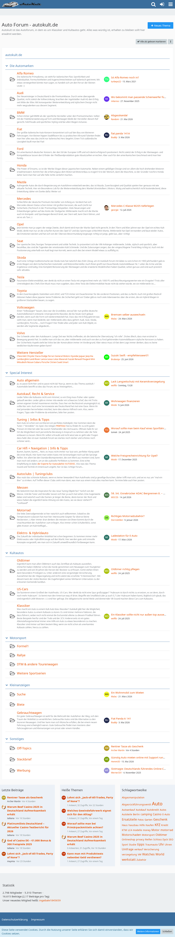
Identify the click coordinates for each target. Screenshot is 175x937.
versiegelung (129, 854)
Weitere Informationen (148, 931)
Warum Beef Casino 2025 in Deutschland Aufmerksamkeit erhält (26, 810)
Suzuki (71, 359)
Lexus (50, 359)
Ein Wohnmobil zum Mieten (127, 692)
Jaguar (82, 356)
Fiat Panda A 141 (121, 718)
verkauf (138, 849)
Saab (59, 362)
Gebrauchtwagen (29, 713)
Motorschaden (131, 835)
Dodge (44, 356)
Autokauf (141, 809)
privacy (140, 839)
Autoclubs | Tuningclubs (35, 474)
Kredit (164, 825)
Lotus (55, 359)
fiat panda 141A (120, 133)
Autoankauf (128, 809)
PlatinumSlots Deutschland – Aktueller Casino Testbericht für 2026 (28, 827)
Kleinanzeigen (20, 685)
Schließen (167, 931)
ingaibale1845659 (50, 900)
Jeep (88, 356)
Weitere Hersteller (30, 353)
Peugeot (86, 359)
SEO (171, 839)
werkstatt (129, 859)
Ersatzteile (129, 819)
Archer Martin (117, 750)
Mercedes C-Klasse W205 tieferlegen (132, 205)
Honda (21, 165)
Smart (65, 362)
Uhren (168, 844)
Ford (20, 149)
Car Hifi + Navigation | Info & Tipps (42, 448)
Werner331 (116, 772)
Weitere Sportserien (31, 673)
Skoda (21, 257)
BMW (21, 112)
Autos (163, 809)
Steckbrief (24, 759)
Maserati (63, 359)
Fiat (19, 129)
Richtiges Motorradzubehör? (128, 516)
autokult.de (13, 55)
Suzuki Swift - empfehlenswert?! (130, 355)
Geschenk (160, 819)
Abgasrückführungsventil (136, 804)
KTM (124, 830)
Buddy (114, 137)
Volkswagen (25, 307)
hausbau (134, 825)
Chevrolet (21, 356)
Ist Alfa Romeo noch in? (125, 77)
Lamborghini (23, 359)
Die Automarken (21, 66)
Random (115, 119)
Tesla (20, 277)
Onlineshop (128, 839)
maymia (11, 861)
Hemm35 (115, 761)
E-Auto (166, 814)
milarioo (115, 101)
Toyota (22, 291)
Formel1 (23, 646)
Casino (157, 814)
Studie (132, 844)
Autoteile (127, 814)
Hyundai (74, 356)
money (147, 830)
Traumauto (151, 844)
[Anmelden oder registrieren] (162, 4)
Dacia (38, 356)
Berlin (136, 814)
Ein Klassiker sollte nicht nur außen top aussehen (140, 614)
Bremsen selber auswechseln (128, 314)
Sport (125, 844)
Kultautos (17, 553)
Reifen (148, 839)
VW (139, 854)
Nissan (30, 362)
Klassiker (23, 606)
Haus (125, 825)
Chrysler (31, 356)
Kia (91, 356)
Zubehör (141, 859)
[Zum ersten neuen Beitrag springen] (106, 79)
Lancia (44, 359)
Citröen (53, 362)
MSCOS (114, 497)
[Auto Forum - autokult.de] (22, 4)
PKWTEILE (61, 425)
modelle (137, 830)
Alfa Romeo (25, 73)
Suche (21, 694)
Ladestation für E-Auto (124, 535)
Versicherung (151, 849)
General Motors (62, 356)
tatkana (10, 818)
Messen (22, 487)
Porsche (45, 362)
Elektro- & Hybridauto (32, 533)
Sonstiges (17, 739)
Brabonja (115, 359)
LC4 (130, 830)
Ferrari (51, 356)
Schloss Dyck (160, 839)
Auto (157, 803)
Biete (20, 704)
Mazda (21, 182)
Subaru (37, 362)
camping (146, 814)
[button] (170, 4)
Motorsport (18, 638)
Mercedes (24, 199)
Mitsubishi (22, 362)
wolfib (114, 385)
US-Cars (22, 589)
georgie (114, 209)
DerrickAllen (117, 520)
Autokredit (153, 809)
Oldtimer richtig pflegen (125, 569)
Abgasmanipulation (133, 797)
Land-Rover (34, 359)
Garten (148, 819)
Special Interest (21, 373)
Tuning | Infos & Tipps (33, 419)
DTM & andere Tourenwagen (37, 664)
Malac (114, 318)
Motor (155, 830)
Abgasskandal (119, 115)
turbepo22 (116, 81)
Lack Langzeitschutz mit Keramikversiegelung (138, 381)
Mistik (114, 405)
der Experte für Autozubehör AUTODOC (56, 463)
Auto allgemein (28, 380)
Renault (78, 359)
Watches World (153, 854)
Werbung (23, 770)
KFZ (157, 824)
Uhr (161, 844)
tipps (140, 844)
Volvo (21, 333)
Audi (20, 93)
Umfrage (127, 849)
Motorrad (24, 510)
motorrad (166, 830)
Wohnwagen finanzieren (125, 401)
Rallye (21, 655)
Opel (20, 224)
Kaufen (150, 825)
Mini (93, 359)
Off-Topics (24, 748)
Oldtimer (23, 560)
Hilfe (142, 825)
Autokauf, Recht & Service (35, 394)
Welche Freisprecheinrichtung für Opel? (134, 455)
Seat (20, 241)
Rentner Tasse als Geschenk (127, 746)
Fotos (141, 819)
